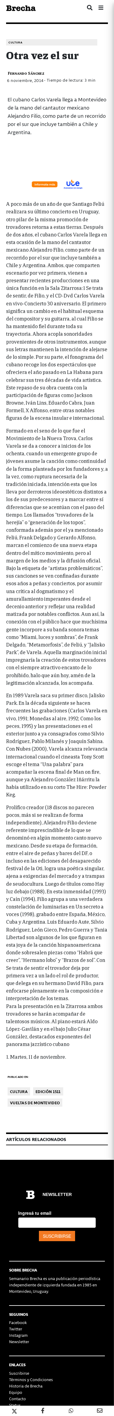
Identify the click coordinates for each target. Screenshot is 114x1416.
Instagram (18, 1335)
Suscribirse (19, 1373)
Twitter (15, 1329)
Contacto (17, 1398)
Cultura (15, 42)
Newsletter (19, 1341)
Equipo (15, 1392)
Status (15, 1405)
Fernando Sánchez (26, 73)
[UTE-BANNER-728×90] (57, 183)
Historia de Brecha (26, 1386)
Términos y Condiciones (31, 1379)
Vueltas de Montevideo (35, 1102)
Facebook (18, 1322)
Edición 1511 (48, 1091)
